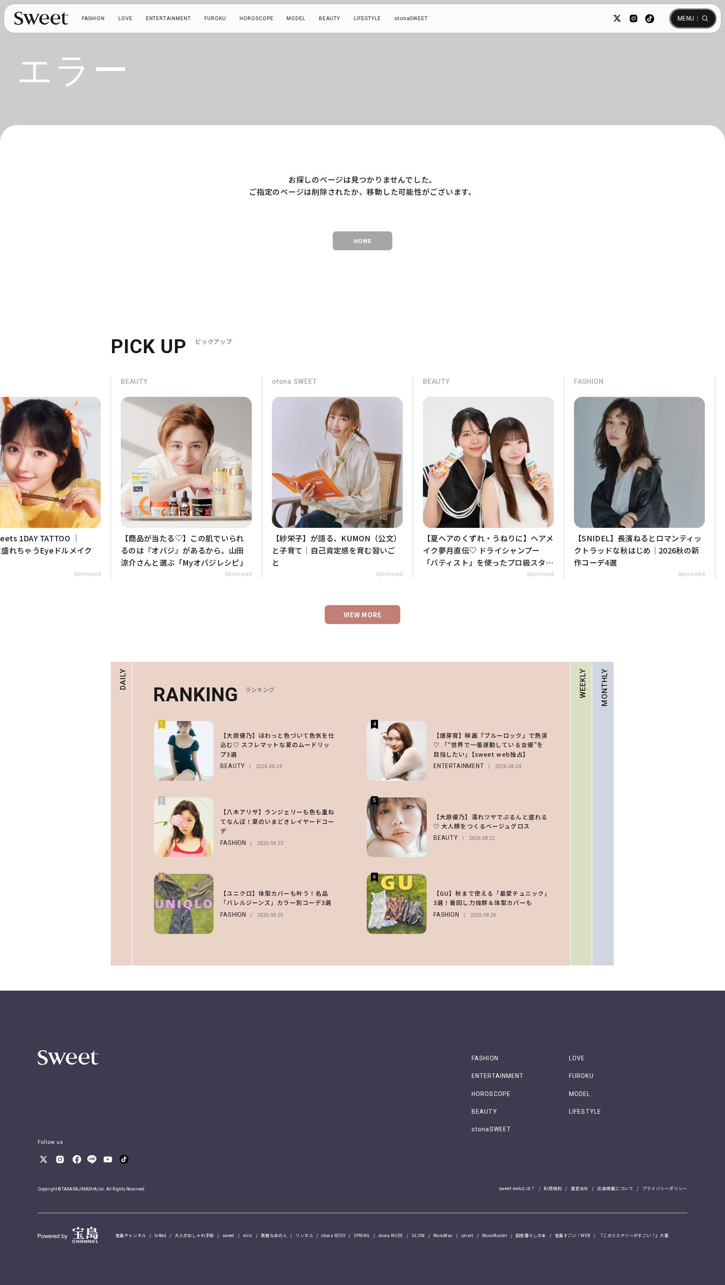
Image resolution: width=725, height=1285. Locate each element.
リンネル (304, 1235)
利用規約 (553, 1188)
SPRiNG (362, 1235)
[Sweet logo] (41, 18)
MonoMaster (494, 1235)
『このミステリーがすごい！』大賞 (633, 1235)
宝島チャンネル (130, 1235)
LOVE (125, 18)
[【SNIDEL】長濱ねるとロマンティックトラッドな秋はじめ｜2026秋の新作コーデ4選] (639, 477)
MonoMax (443, 1235)
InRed (160, 1235)
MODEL (296, 18)
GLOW (418, 1235)
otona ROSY (333, 1235)
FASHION (93, 18)
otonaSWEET (411, 18)
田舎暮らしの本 (531, 1235)
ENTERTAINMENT (168, 18)
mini (248, 1235)
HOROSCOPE (257, 18)
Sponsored (87, 574)
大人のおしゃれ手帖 (194, 1235)
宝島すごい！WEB (572, 1235)
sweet (228, 1235)
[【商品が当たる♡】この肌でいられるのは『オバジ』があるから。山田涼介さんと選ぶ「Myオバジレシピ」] (186, 477)
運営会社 (580, 1188)
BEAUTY (329, 18)
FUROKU (215, 18)
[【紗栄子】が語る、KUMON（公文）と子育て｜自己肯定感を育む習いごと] (337, 477)
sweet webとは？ (517, 1188)
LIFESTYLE (367, 18)
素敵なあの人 (274, 1235)
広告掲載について (615, 1188)
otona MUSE (390, 1235)
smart (467, 1235)
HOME (363, 240)
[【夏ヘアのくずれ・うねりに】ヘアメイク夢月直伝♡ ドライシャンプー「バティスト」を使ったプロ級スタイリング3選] (488, 477)
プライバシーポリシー (665, 1188)
